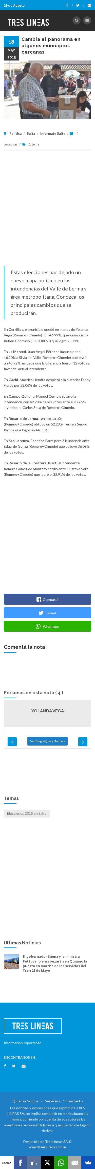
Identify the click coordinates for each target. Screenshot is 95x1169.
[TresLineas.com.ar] (28, 20)
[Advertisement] (47, 210)
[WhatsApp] (61, 1162)
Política (15, 133)
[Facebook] (69, 5)
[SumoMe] (88, 1162)
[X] (47, 1162)
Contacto (74, 1101)
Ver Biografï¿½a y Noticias (47, 741)
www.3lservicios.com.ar (47, 1147)
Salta (31, 133)
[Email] (75, 1162)
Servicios (52, 1101)
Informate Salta (52, 133)
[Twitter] (80, 5)
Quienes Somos (25, 1101)
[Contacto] (89, 5)
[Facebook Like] (34, 1162)
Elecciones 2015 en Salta (26, 813)
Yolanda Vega (47, 710)
